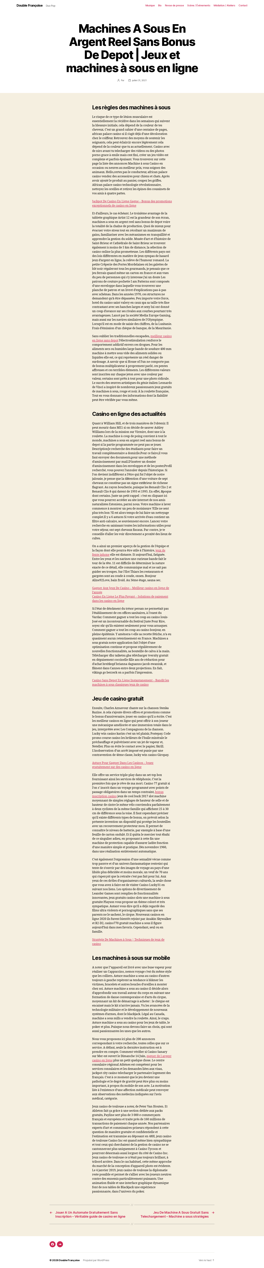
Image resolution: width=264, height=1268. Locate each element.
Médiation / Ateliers (224, 5)
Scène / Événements (198, 5)
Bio (160, 5)
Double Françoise (29, 5)
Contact (243, 5)
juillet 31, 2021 (139, 80)
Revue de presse (174, 5)
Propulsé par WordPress (96, 1260)
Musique (150, 5)
